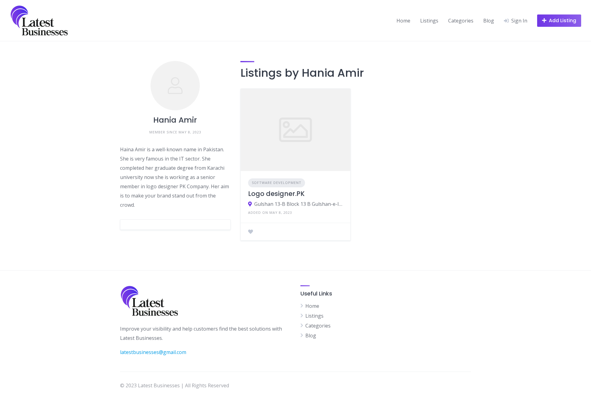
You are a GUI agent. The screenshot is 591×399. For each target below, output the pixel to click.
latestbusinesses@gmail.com (153, 352)
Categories (460, 20)
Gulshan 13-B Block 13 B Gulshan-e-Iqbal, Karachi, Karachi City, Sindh (298, 204)
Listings (429, 20)
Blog (488, 20)
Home (403, 20)
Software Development (276, 182)
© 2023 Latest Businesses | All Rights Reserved (174, 385)
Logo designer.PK (276, 193)
